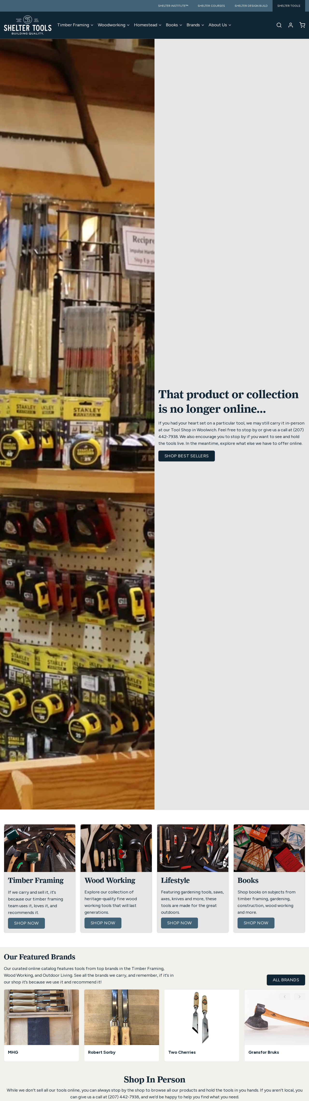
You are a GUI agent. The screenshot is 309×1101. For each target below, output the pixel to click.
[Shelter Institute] (27, 25)
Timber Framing (73, 25)
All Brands (286, 980)
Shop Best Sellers (186, 456)
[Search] (277, 25)
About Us (218, 25)
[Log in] (289, 25)
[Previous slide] (284, 996)
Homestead (145, 25)
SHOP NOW (26, 923)
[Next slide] (299, 996)
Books (172, 25)
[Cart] (300, 25)
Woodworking (111, 25)
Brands (193, 25)
